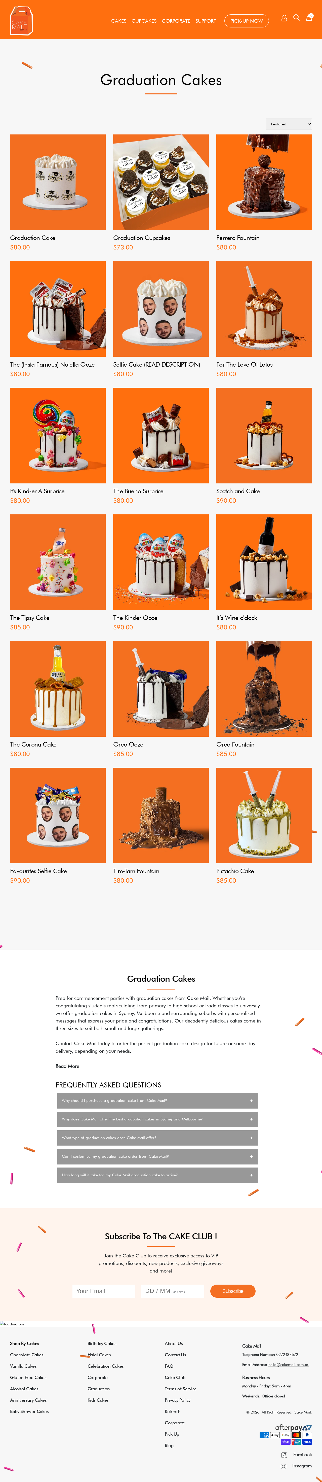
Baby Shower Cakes (29, 1411)
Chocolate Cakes (26, 1354)
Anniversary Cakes (28, 1400)
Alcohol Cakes (24, 1388)
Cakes (118, 21)
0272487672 (287, 1354)
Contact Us (175, 1354)
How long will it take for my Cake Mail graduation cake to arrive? (120, 1175)
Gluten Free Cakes (28, 1377)
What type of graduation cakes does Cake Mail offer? (109, 1137)
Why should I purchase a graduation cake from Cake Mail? (114, 1100)
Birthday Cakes (102, 1343)
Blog (169, 1445)
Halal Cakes (99, 1354)
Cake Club (175, 1377)
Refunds (173, 1411)
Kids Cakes (98, 1400)
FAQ (169, 1366)
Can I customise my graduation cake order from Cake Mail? (115, 1156)
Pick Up (172, 1434)
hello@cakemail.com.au (288, 1364)
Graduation (99, 1388)
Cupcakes (144, 21)
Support (205, 21)
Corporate (176, 21)
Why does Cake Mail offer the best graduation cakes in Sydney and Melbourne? (132, 1119)
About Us (174, 1343)
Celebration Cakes (106, 1366)
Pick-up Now (246, 21)
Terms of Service (181, 1388)
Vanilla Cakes (23, 1366)
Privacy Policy (177, 1400)
